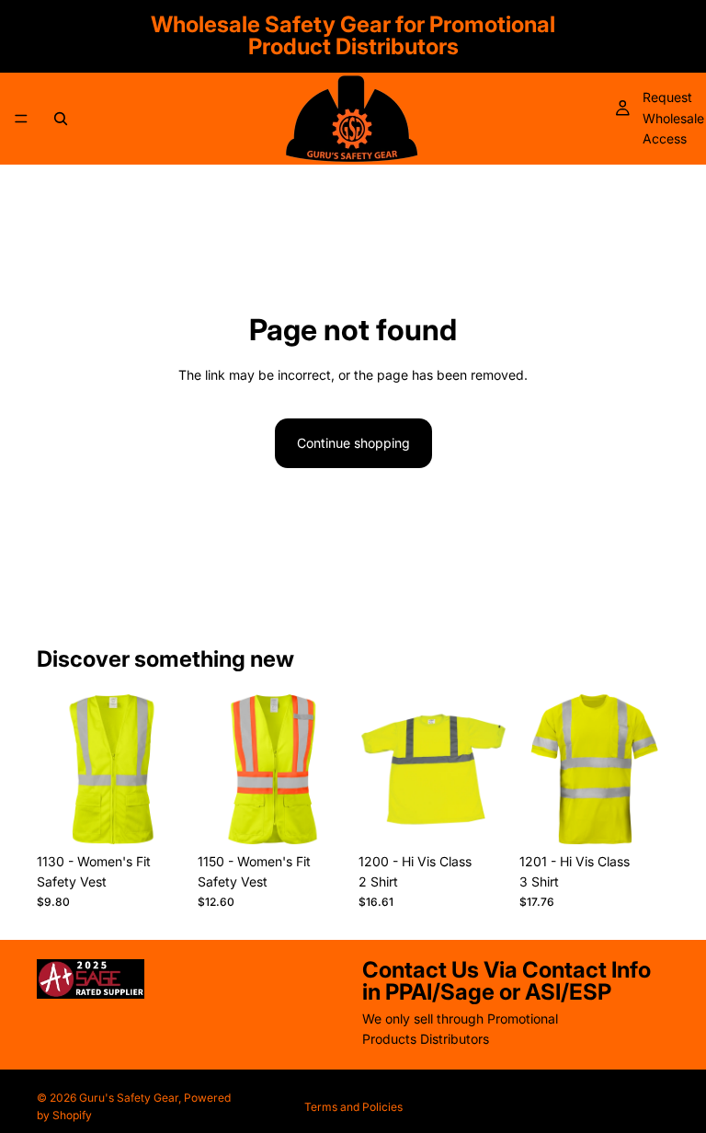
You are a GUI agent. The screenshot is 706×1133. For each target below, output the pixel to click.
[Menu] (21, 118)
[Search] (60, 118)
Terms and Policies (353, 1107)
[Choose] (158, 815)
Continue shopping (353, 443)
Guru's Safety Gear (128, 1097)
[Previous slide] (57, 769)
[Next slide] (166, 769)
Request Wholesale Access (673, 117)
